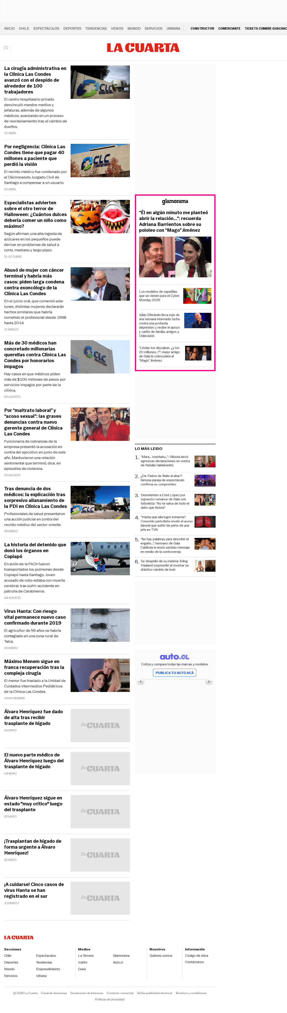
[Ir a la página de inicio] (143, 47)
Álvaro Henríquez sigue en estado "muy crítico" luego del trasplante (33, 804)
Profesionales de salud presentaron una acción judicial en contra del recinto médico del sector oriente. (34, 519)
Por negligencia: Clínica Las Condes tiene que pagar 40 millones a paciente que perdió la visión (34, 155)
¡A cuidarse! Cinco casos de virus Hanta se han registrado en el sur (34, 890)
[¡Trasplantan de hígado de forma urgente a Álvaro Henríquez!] (100, 855)
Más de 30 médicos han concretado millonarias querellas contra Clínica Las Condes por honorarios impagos (35, 355)
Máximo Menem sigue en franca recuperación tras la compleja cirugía (34, 667)
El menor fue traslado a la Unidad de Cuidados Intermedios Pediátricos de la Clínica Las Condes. (35, 686)
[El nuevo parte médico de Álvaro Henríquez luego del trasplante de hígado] (100, 769)
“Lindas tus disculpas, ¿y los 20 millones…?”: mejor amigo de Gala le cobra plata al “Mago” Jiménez (159, 354)
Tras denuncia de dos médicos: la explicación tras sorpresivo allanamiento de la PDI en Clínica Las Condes (35, 497)
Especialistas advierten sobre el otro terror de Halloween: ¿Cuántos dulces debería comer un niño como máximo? (35, 214)
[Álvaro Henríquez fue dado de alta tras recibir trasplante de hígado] (100, 726)
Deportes (72, 28)
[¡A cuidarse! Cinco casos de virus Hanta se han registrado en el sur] (100, 899)
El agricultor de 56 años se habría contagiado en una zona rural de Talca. (32, 636)
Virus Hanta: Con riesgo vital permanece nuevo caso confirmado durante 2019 (35, 617)
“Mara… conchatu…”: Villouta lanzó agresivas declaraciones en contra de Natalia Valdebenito (165, 461)
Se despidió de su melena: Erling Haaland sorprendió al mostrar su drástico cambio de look (165, 565)
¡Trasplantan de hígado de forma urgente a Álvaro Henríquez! (32, 847)
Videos (117, 28)
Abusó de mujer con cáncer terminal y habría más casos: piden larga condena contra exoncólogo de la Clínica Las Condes (34, 282)
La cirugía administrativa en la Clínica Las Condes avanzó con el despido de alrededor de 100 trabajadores (35, 80)
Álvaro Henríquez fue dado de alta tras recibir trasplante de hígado (33, 717)
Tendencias (96, 28)
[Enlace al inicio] (175, 202)
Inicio (9, 28)
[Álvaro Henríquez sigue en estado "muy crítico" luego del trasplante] (100, 812)
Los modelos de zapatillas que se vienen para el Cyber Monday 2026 (159, 296)
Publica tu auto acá (175, 672)
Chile (24, 28)
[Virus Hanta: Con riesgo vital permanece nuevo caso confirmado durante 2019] (100, 625)
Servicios (153, 28)
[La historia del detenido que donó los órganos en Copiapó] (100, 559)
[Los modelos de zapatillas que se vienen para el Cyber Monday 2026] (197, 296)
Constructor (202, 28)
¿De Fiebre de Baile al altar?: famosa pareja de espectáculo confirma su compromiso (162, 480)
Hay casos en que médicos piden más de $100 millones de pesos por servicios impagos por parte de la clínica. (35, 382)
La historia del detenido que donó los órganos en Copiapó (35, 551)
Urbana (173, 28)
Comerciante (229, 28)
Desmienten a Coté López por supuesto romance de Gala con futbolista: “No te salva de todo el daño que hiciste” (165, 501)
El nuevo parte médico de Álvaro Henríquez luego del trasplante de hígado (34, 761)
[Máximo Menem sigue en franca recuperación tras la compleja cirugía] (100, 676)
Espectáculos (46, 28)
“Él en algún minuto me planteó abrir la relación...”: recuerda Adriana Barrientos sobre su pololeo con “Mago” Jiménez (173, 221)
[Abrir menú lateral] (7, 47)
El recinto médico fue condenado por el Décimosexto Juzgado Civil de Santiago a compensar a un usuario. (35, 177)
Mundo (134, 28)
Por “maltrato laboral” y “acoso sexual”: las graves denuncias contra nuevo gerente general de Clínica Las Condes (33, 422)
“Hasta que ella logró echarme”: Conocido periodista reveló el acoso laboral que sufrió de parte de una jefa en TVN (167, 523)
